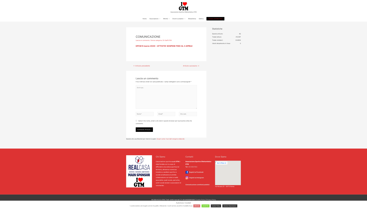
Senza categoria (156, 40)
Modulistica (192, 19)
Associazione (153, 19)
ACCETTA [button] (205, 206)
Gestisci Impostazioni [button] (230, 206)
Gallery (201, 19)
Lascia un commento (143, 40)
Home (145, 19)
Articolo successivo (191, 66)
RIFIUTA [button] (196, 206)
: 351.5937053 (191, 167)
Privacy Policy (211, 200)
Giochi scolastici (178, 19)
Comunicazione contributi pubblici (197, 185)
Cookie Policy (200, 200)
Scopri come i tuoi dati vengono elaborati (170, 139)
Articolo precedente (141, 66)
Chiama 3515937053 (215, 19)
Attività (165, 19)
